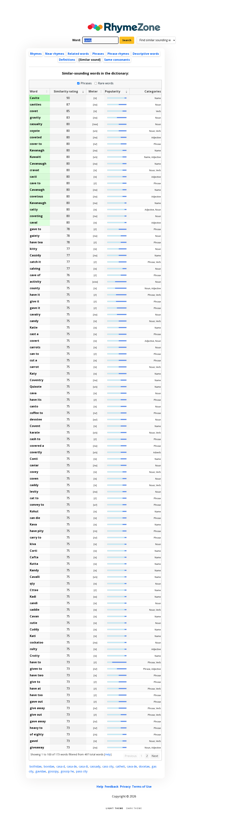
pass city (82, 771)
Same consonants (117, 60)
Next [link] (155, 756)
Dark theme (134, 808)
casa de (72, 766)
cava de (132, 766)
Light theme (114, 808)
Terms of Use (142, 787)
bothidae (35, 766)
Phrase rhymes (118, 54)
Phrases (98, 54)
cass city (107, 766)
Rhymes (36, 54)
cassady (95, 766)
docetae (144, 766)
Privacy (125, 787)
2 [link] (147, 756)
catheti (120, 766)
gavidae (40, 771)
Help (108, 754)
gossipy (53, 771)
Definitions (67, 60)
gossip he (67, 771)
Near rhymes (54, 54)
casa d (60, 766)
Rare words (105, 83)
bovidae (49, 766)
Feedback (112, 787)
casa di (83, 766)
